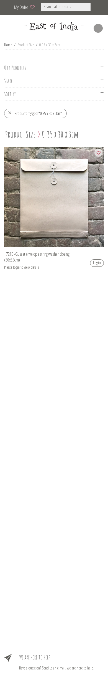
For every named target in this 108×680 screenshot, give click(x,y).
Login (97, 263)
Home (8, 44)
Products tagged (39, 113)
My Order (21, 7)
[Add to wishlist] (98, 153)
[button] (97, 7)
